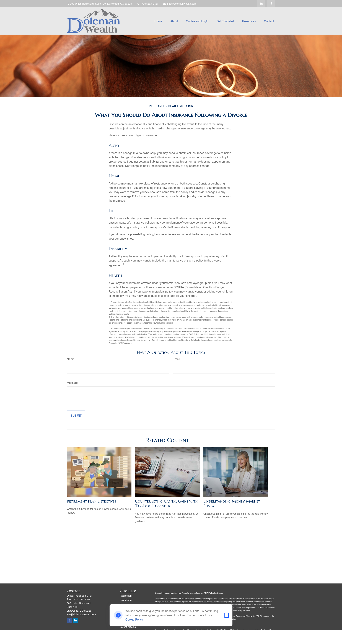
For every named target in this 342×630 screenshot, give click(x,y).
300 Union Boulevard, (101, 3)
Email (176, 359)
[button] (158, 20)
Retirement (126, 595)
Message (72, 383)
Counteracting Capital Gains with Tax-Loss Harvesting (166, 503)
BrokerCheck (217, 592)
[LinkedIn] (261, 3)
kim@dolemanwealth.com (81, 614)
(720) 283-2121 (149, 3)
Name (70, 359)
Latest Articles (128, 627)
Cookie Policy (134, 619)
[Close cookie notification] (226, 615)
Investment (126, 600)
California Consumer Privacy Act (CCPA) (245, 615)
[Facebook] (271, 3)
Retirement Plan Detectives (91, 501)
